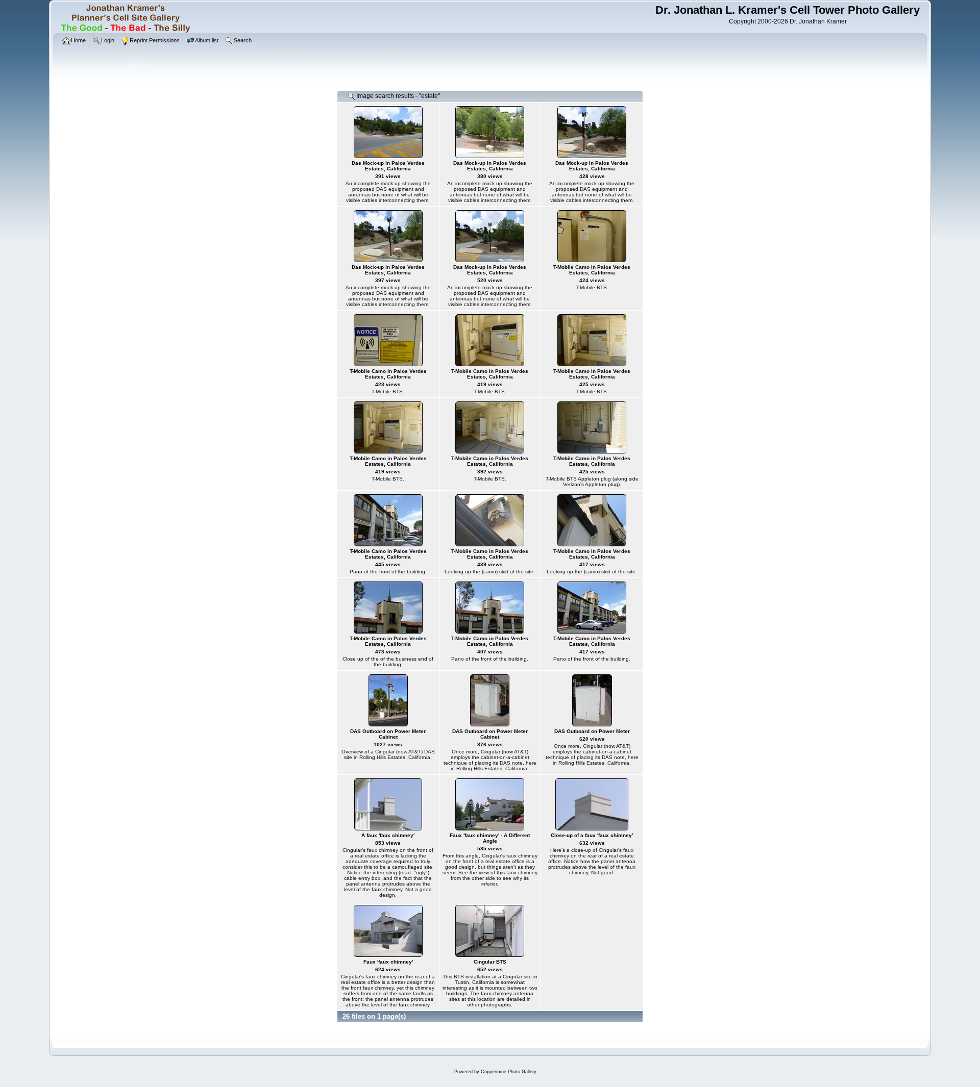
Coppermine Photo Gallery (508, 1071)
